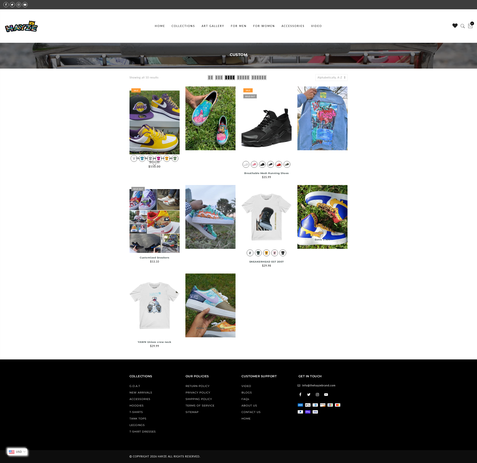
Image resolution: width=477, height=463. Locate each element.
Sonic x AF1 (322, 239)
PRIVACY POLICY (198, 392)
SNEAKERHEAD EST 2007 (266, 261)
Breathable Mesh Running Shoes (266, 173)
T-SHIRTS (136, 412)
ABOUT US (249, 405)
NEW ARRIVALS (140, 392)
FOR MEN (239, 26)
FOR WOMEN (264, 26)
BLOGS (246, 392)
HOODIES (136, 405)
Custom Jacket (322, 140)
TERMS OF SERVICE (200, 405)
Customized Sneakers (154, 257)
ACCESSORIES (293, 26)
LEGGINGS (137, 425)
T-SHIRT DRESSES (142, 431)
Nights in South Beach (210, 239)
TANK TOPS (137, 418)
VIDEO (316, 26)
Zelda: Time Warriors (210, 328)
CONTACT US (251, 412)
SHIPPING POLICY (199, 399)
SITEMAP (192, 412)
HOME (160, 26)
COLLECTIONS (183, 26)
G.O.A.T (134, 386)
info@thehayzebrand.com (319, 385)
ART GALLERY (213, 26)
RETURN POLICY (198, 386)
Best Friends (210, 140)
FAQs (245, 399)
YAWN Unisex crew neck (154, 341)
